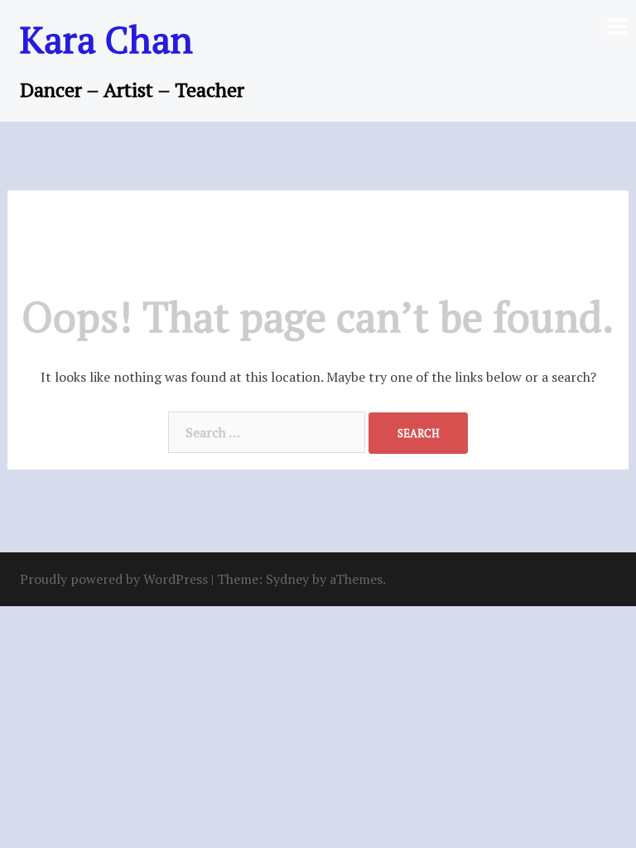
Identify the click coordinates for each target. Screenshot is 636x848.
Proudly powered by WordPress (114, 579)
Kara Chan (106, 39)
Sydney (287, 579)
